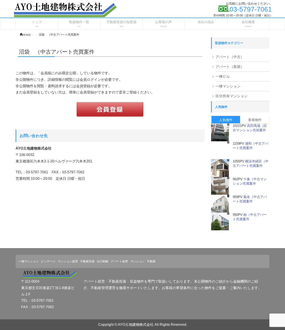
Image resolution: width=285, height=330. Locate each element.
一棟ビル (223, 76)
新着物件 (255, 120)
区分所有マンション (232, 96)
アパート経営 (119, 261)
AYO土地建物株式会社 (136, 324)
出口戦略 (102, 261)
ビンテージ (48, 261)
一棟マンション (228, 86)
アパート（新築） (230, 67)
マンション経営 (68, 261)
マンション (137, 261)
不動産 (151, 261)
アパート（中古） (230, 57)
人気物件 (225, 120)
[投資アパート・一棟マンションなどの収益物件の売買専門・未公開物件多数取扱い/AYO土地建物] (64, 9)
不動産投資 (87, 261)
